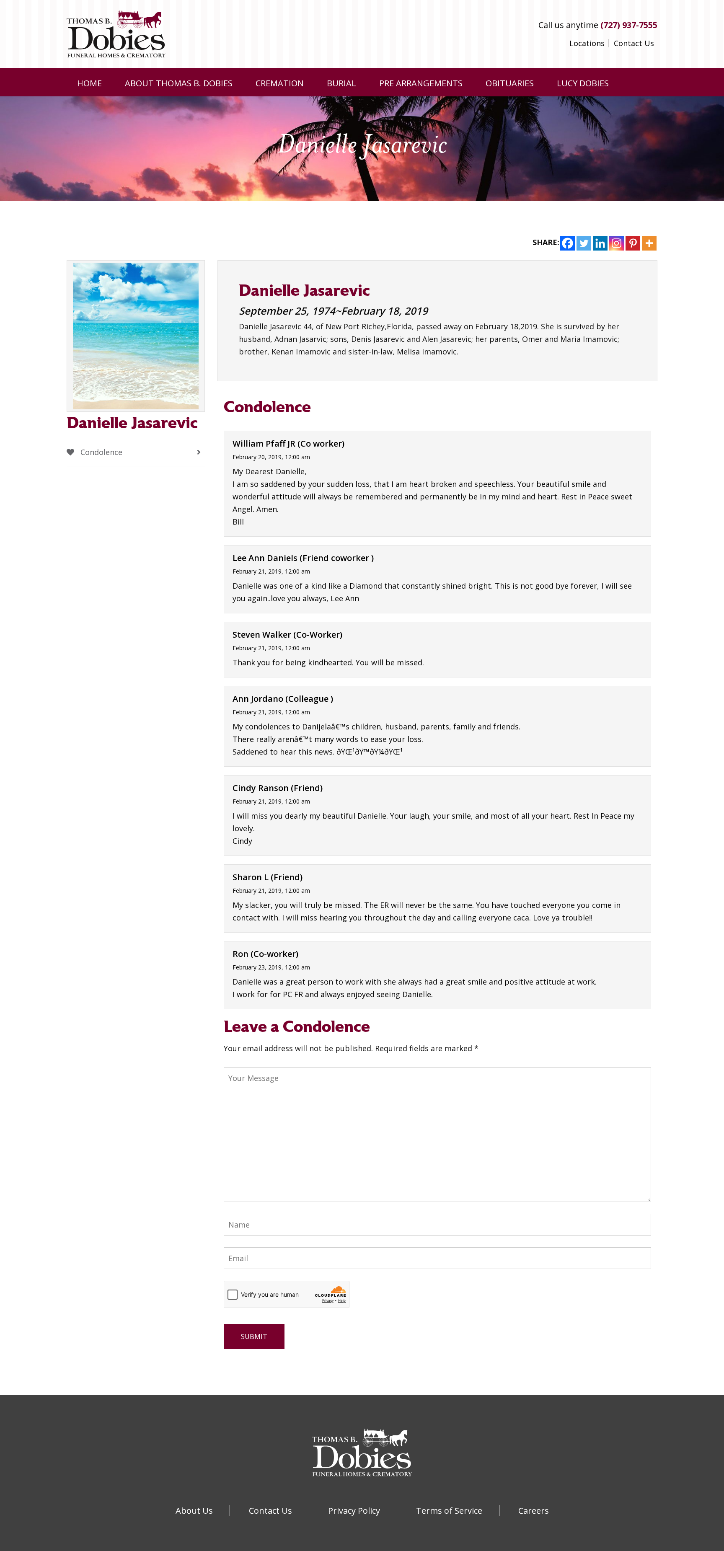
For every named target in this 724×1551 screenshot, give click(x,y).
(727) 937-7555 (628, 25)
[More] (649, 243)
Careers (533, 1510)
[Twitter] (584, 243)
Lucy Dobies (583, 83)
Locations (587, 43)
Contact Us (634, 43)
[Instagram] (616, 243)
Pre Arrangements (421, 83)
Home (89, 83)
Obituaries (510, 83)
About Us (194, 1510)
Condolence (100, 452)
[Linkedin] (600, 243)
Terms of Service (449, 1510)
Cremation (280, 83)
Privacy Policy (354, 1510)
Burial (341, 83)
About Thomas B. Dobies (179, 83)
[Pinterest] (633, 243)
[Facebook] (567, 243)
